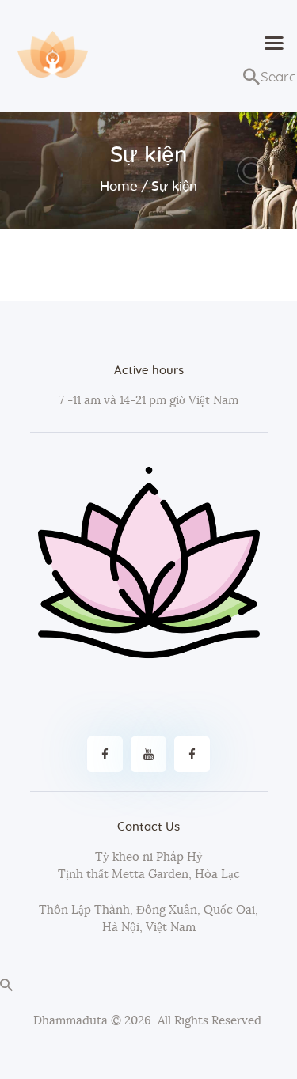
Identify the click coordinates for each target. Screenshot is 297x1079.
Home (119, 186)
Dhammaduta (70, 1021)
